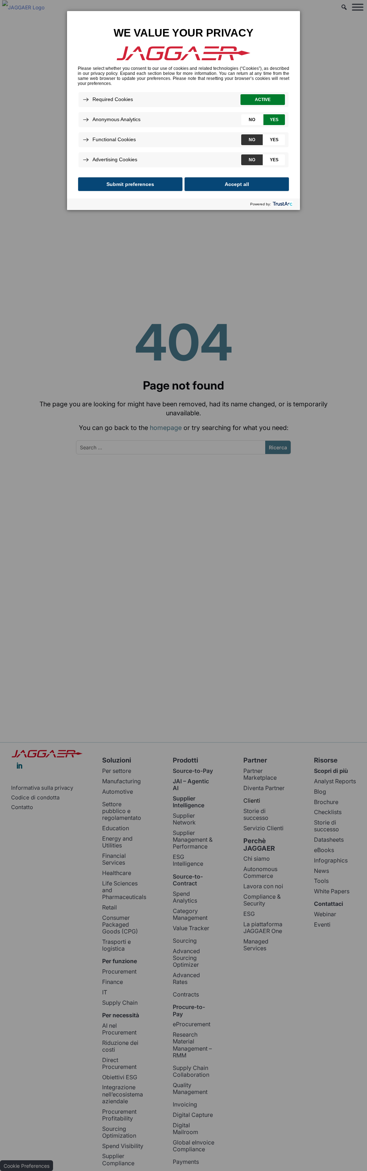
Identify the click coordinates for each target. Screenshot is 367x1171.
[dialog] (183, 110)
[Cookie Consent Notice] (183, 110)
